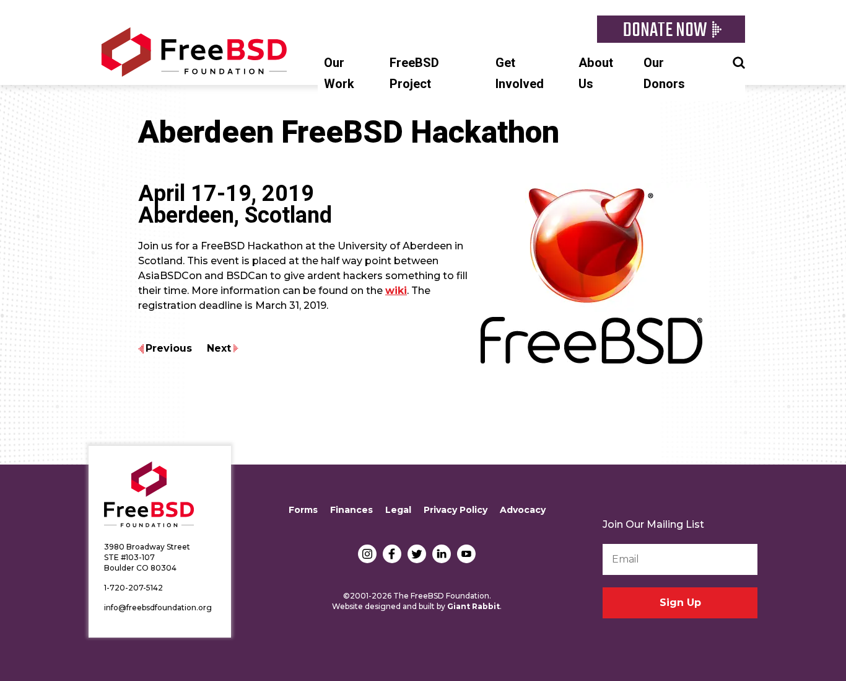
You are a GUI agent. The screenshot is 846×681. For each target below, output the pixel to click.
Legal (398, 509)
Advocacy (523, 509)
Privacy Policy (455, 509)
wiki (396, 290)
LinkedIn (441, 553)
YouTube (466, 553)
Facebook (392, 553)
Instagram (367, 553)
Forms (303, 509)
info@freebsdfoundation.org (158, 607)
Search (739, 61)
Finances (351, 509)
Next (219, 348)
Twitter (416, 553)
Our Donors (664, 73)
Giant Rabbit (473, 606)
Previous (169, 348)
